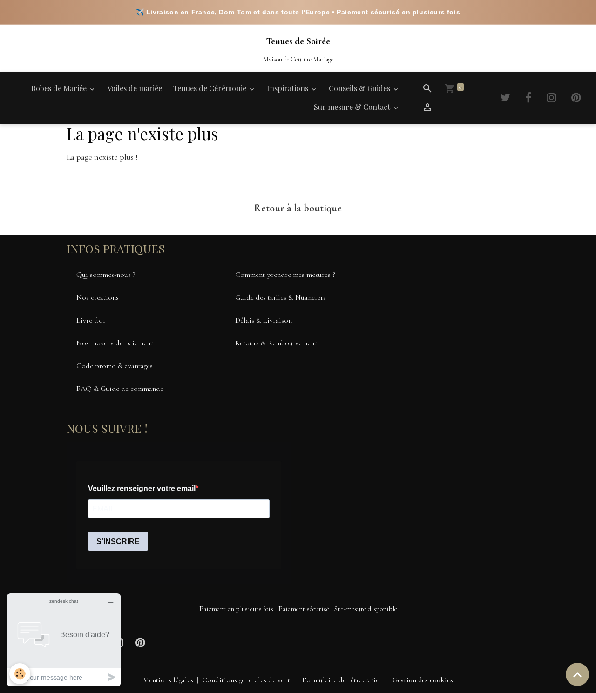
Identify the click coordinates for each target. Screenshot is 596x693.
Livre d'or (91, 320)
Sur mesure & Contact (353, 107)
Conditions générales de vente (247, 680)
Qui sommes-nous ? (105, 274)
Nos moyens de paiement (114, 343)
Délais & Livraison (263, 320)
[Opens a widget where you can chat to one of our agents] (63, 640)
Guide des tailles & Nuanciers (280, 297)
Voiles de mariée (134, 88)
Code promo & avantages (114, 365)
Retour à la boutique (298, 208)
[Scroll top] (577, 674)
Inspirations (288, 88)
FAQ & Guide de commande (119, 388)
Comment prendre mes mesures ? (285, 274)
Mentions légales (168, 680)
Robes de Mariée (59, 88)
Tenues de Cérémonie (210, 88)
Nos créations (97, 297)
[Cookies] (19, 673)
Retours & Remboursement (276, 343)
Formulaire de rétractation (343, 680)
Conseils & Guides (360, 88)
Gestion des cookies (423, 680)
